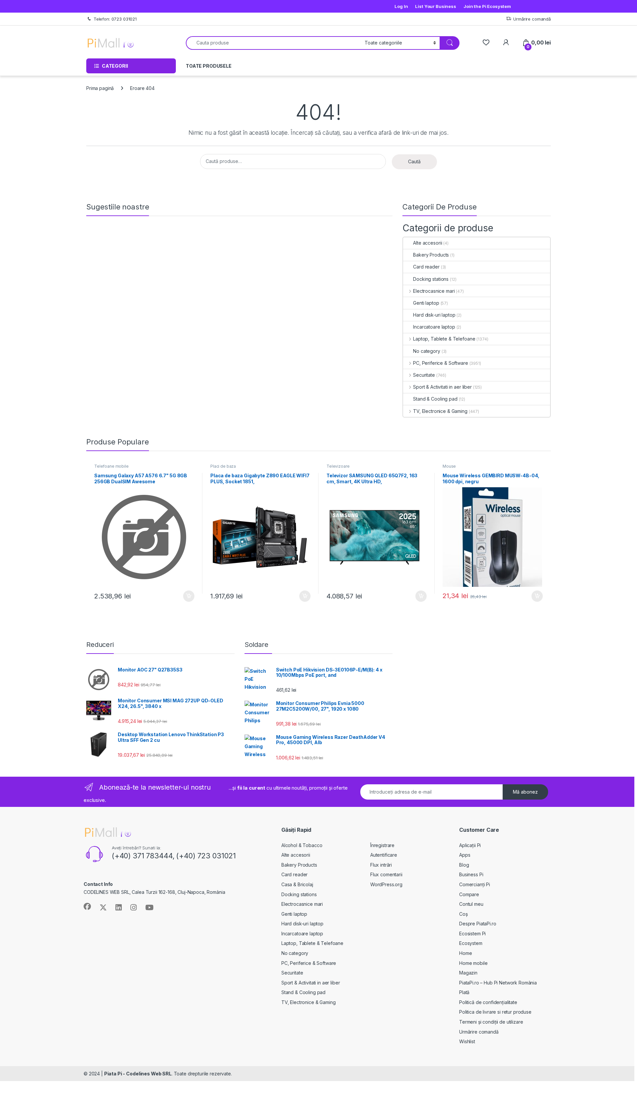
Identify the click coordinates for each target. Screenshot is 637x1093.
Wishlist (467, 1041)
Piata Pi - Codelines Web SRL (138, 1073)
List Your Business (435, 6)
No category (426, 351)
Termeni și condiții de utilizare (491, 1022)
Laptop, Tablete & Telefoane (444, 339)
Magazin (468, 973)
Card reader (426, 267)
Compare (469, 894)
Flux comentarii (386, 874)
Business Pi (471, 874)
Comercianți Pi (474, 884)
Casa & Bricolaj (297, 884)
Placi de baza (223, 466)
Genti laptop (426, 303)
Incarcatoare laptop (434, 327)
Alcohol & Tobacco (301, 845)
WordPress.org (386, 884)
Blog (464, 865)
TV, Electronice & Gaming (440, 411)
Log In (401, 6)
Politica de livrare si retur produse (495, 1012)
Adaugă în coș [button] (186, 596)
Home (465, 953)
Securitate (424, 375)
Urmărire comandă (532, 19)
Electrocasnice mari (434, 291)
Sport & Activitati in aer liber (442, 387)
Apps (464, 855)
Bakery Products (431, 255)
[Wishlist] (486, 42)
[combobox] (273, 43)
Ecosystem (470, 943)
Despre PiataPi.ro (477, 923)
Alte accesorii (427, 243)
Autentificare (383, 855)
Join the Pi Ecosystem (487, 6)
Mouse (449, 466)
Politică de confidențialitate (488, 1002)
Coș (463, 914)
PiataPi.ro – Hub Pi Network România (498, 982)
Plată (464, 992)
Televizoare (337, 466)
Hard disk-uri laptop (434, 315)
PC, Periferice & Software (440, 363)
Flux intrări (381, 865)
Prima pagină (100, 88)
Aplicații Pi (470, 845)
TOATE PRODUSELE (209, 66)
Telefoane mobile (111, 466)
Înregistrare (382, 845)
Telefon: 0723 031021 (115, 19)
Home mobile (473, 963)
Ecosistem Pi (472, 933)
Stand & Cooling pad (435, 399)
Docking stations (431, 279)
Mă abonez (525, 792)
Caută (414, 161)
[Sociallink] (87, 906)
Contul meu (471, 904)
